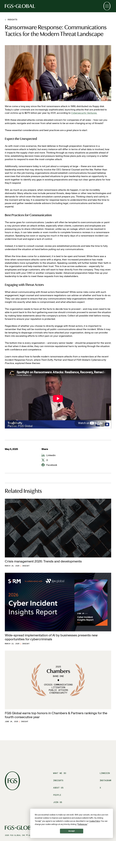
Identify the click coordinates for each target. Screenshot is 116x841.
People (57, 795)
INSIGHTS (12, 19)
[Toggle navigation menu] (107, 6)
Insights (58, 780)
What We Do (59, 773)
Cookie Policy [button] (94, 821)
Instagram (105, 780)
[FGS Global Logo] (20, 6)
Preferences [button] (82, 824)
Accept (71, 831)
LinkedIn (105, 773)
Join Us (57, 802)
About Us (58, 787)
